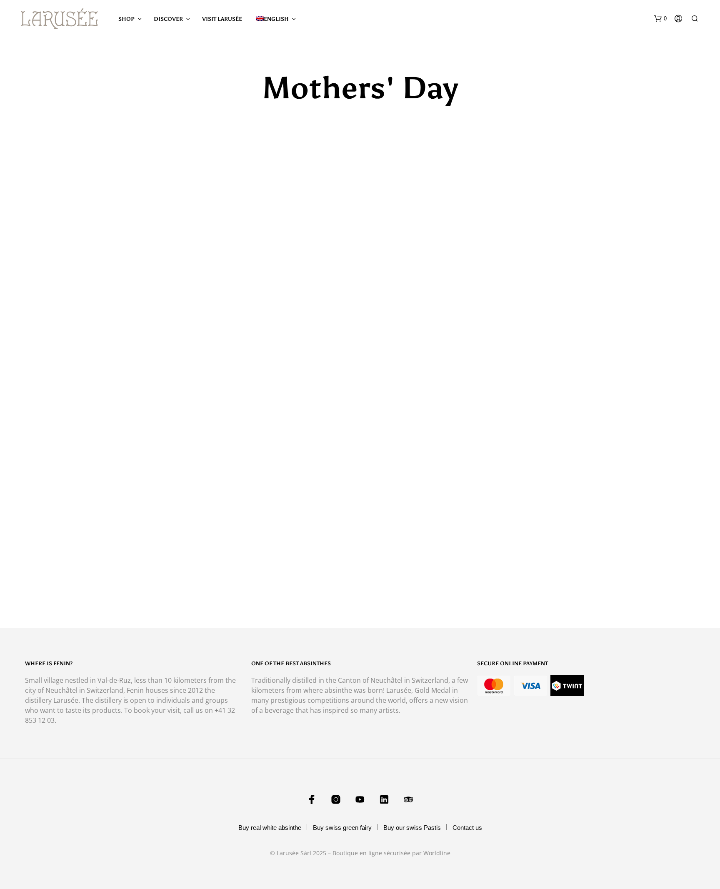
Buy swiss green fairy (342, 827)
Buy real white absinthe (269, 827)
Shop (126, 19)
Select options (63, 584)
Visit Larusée (222, 19)
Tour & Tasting (398, 566)
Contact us (467, 827)
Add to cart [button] (398, 584)
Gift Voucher (56, 566)
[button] (660, 19)
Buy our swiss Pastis (412, 827)
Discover (168, 19)
